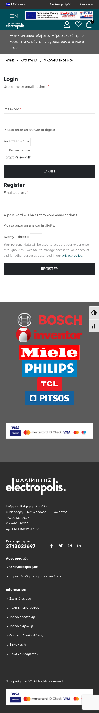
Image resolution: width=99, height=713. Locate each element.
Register (49, 269)
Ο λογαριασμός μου (23, 567)
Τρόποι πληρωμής (21, 626)
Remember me (19, 150)
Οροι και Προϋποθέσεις (26, 635)
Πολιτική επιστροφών (24, 607)
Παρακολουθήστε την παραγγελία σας (36, 576)
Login (49, 171)
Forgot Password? (17, 157)
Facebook (51, 545)
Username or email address (26, 86)
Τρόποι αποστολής (22, 617)
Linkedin (79, 545)
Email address (16, 192)
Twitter (60, 545)
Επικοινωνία (85, 4)
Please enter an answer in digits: (29, 130)
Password (12, 109)
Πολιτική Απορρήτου (23, 654)
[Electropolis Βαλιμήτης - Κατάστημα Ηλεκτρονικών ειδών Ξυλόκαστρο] (15, 25)
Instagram (70, 545)
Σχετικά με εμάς (60, 4)
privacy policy (72, 255)
